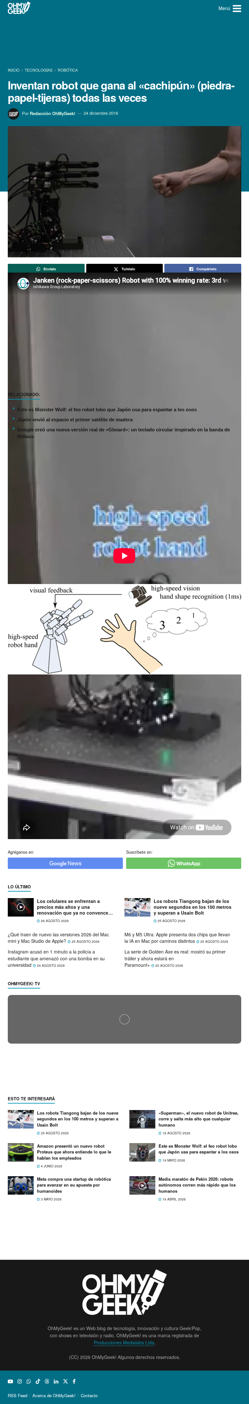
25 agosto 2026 (171, 920)
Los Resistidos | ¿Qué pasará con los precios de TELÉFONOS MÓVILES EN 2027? (101, 1134)
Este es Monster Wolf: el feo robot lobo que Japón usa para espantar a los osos (107, 409)
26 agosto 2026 (54, 920)
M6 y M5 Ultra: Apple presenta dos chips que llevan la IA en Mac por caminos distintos (177, 937)
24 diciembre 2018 (101, 113)
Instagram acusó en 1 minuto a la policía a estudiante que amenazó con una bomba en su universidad (56, 958)
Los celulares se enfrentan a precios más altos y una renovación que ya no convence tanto (72, 907)
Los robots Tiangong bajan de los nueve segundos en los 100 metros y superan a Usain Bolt (192, 907)
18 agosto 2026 (175, 1249)
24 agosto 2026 (50, 965)
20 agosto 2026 (168, 965)
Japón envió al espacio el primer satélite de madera (75, 419)
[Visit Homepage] (19, 8)
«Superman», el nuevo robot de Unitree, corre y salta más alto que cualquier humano (199, 1236)
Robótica (68, 70)
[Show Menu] (237, 8)
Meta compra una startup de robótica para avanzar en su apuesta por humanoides (74, 1302)
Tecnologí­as (39, 70)
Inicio (14, 70)
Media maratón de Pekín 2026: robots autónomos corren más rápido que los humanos (197, 1302)
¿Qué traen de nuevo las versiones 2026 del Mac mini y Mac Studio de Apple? (58, 937)
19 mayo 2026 (173, 1277)
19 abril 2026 (173, 1316)
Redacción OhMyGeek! (52, 113)
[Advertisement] (126, 40)
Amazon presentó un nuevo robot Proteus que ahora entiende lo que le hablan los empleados (74, 1269)
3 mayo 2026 (51, 1316)
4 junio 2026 (51, 1283)
